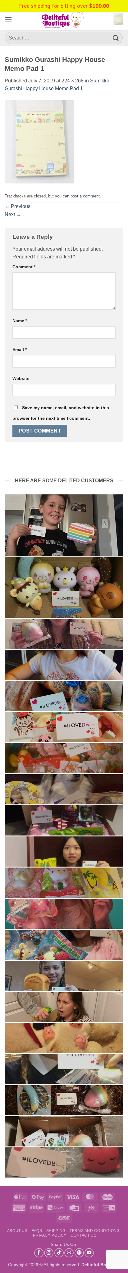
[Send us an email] (69, 1252)
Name (19, 320)
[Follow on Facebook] (38, 1252)
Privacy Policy (49, 1235)
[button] (8, 19)
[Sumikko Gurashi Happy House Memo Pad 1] (39, 141)
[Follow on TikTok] (59, 1252)
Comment (23, 266)
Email (19, 349)
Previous (17, 206)
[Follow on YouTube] (89, 1252)
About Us (17, 1231)
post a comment (85, 196)
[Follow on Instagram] (48, 1252)
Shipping (56, 1231)
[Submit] (116, 38)
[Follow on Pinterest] (79, 1252)
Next (13, 214)
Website (21, 378)
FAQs (37, 1231)
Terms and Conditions (94, 1231)
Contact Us (83, 1235)
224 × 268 (73, 80)
